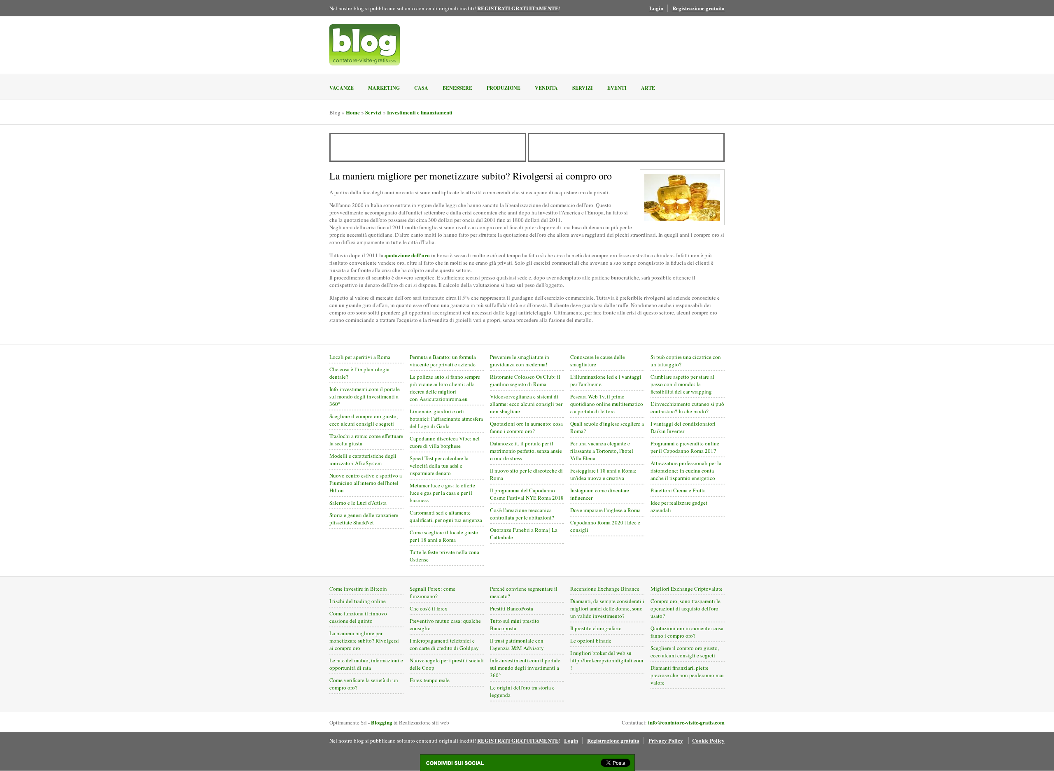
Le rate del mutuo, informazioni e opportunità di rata (366, 664)
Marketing (384, 87)
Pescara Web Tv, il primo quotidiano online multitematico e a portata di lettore (606, 404)
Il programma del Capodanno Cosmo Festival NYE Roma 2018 (527, 494)
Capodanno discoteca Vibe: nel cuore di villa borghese (445, 442)
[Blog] (364, 44)
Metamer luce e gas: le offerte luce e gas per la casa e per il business (442, 493)
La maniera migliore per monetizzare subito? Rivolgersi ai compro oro (364, 640)
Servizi (582, 87)
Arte (648, 87)
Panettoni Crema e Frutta (678, 490)
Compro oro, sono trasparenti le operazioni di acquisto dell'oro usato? (686, 608)
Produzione (503, 87)
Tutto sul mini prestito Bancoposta (514, 624)
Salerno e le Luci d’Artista (358, 502)
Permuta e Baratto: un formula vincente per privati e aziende (443, 360)
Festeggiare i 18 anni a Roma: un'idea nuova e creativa (603, 474)
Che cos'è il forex (429, 608)
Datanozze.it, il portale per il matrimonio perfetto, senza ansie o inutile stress (526, 451)
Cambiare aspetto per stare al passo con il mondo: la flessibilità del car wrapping (682, 384)
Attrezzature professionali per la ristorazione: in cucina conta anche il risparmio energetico (686, 470)
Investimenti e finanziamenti (419, 112)
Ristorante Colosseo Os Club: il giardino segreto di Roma (525, 380)
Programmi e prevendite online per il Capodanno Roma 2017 (685, 447)
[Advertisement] (427, 147)
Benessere (457, 87)
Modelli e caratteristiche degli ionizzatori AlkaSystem (362, 459)
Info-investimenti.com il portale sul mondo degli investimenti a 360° (364, 396)
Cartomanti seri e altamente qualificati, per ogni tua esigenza (446, 516)
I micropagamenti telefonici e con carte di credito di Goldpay (444, 644)
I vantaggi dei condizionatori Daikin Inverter (683, 427)
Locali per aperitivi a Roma (359, 357)
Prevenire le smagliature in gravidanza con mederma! (519, 360)
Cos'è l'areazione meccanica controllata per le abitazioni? (522, 513)
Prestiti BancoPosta (511, 608)
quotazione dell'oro (407, 255)
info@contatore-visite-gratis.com (686, 722)
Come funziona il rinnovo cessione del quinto (358, 617)
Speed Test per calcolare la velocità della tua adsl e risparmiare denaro (439, 465)
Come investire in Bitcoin (358, 588)
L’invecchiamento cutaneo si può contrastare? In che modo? (687, 407)
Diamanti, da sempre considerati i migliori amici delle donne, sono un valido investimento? (607, 608)
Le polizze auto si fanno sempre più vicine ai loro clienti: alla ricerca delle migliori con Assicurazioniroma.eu (445, 388)
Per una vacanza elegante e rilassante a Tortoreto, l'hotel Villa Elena (601, 451)
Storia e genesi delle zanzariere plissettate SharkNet (363, 518)
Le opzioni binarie (590, 640)
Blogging (381, 722)
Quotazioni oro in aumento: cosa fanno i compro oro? (526, 427)
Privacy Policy (665, 740)
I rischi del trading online (357, 601)
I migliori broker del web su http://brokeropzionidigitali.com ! (606, 660)
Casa (421, 87)
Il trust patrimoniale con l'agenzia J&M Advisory (517, 644)
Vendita (546, 87)
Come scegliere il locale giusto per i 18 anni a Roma (444, 536)
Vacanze (341, 87)
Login (656, 8)
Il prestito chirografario (596, 628)
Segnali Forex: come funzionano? (432, 592)
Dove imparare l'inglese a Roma (605, 510)
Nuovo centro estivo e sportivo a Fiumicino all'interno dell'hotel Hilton (365, 483)
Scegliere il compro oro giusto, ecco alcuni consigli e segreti (363, 419)
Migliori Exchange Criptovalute (687, 588)
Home (353, 112)
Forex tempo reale (430, 680)
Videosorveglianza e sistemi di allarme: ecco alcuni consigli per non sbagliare (526, 404)
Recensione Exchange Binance (604, 588)
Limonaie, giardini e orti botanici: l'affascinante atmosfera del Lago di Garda (446, 419)
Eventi (617, 87)
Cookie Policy (708, 740)
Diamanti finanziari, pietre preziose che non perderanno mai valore (687, 675)
